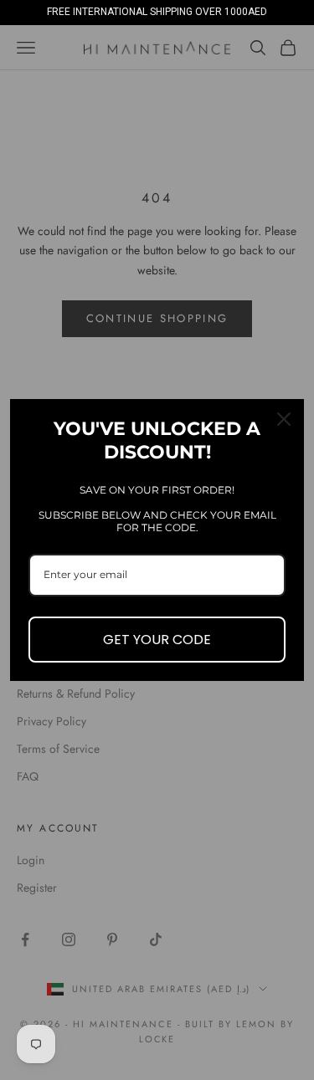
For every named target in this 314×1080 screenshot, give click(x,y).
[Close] (284, 419)
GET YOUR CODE (157, 639)
